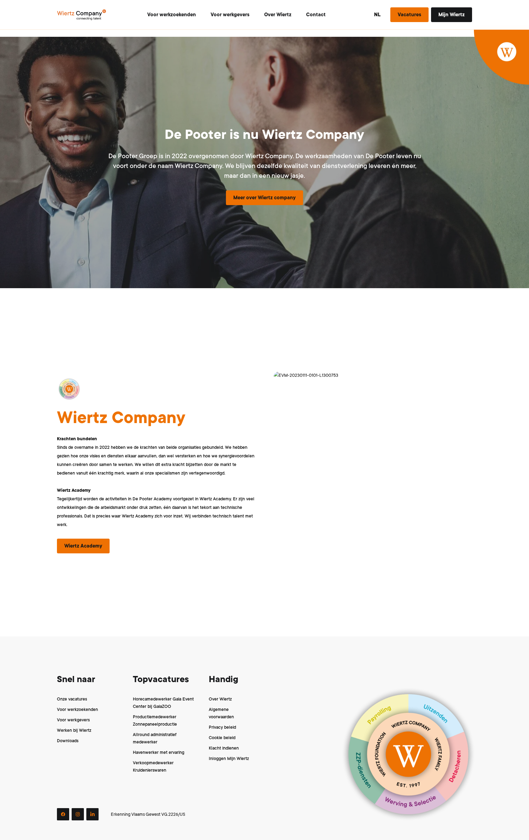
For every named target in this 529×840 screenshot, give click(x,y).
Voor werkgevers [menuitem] (73, 719)
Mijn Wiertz (451, 14)
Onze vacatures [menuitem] (72, 699)
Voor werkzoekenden (171, 14)
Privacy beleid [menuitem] (222, 727)
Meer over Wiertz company (264, 197)
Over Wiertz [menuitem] (220, 699)
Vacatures (409, 14)
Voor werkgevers (230, 14)
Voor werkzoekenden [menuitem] (77, 709)
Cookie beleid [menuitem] (222, 737)
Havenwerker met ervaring (158, 752)
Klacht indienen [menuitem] (224, 748)
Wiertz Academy (83, 546)
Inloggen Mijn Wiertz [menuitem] (229, 758)
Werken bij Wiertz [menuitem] (74, 730)
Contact (316, 14)
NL (377, 14)
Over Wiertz (277, 14)
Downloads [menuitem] (67, 740)
